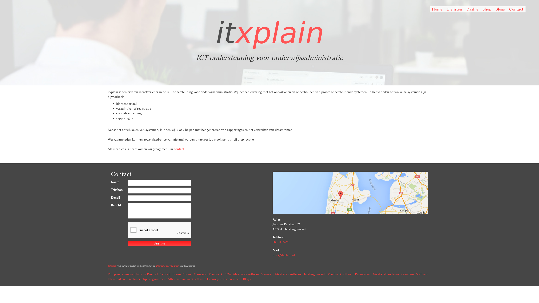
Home (437, 9)
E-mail (115, 197)
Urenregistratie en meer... (224, 279)
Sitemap (112, 265)
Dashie (472, 9)
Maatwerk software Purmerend (349, 274)
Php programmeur (120, 274)
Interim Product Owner (152, 274)
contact (179, 149)
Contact (516, 9)
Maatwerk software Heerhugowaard (300, 274)
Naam (115, 182)
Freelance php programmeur (147, 279)
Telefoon (117, 190)
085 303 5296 (281, 242)
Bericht (116, 205)
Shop (487, 9)
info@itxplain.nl (284, 255)
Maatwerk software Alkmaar (253, 274)
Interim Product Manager (188, 274)
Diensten (454, 9)
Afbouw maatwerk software (187, 279)
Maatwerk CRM (219, 274)
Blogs (500, 9)
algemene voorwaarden (167, 265)
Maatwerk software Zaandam (393, 274)
